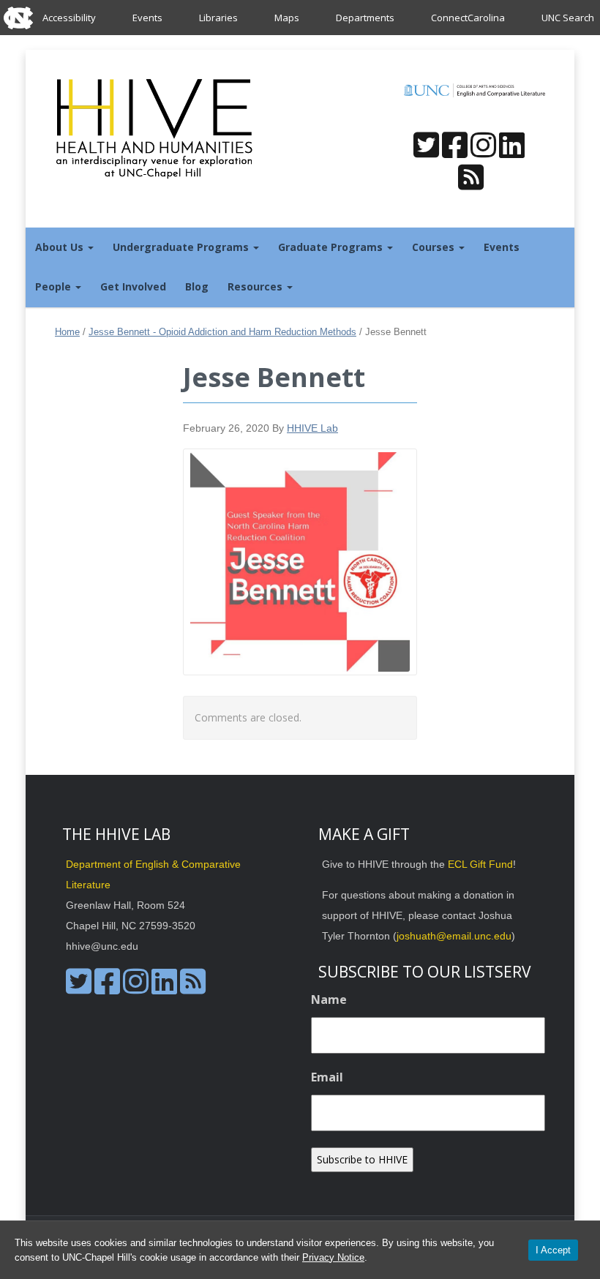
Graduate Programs (332, 247)
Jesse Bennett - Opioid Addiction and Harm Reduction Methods (222, 331)
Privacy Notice (333, 1257)
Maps (286, 17)
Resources (256, 286)
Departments (365, 17)
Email (327, 1077)
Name (329, 999)
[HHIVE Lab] (156, 127)
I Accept (553, 1250)
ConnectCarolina (468, 17)
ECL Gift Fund (480, 864)
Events (147, 17)
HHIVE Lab (312, 428)
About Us (60, 247)
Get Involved (133, 286)
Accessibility (69, 17)
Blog (197, 286)
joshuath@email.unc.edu (454, 936)
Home (67, 331)
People (54, 286)
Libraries (218, 17)
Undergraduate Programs (182, 247)
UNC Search (567, 17)
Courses (434, 247)
